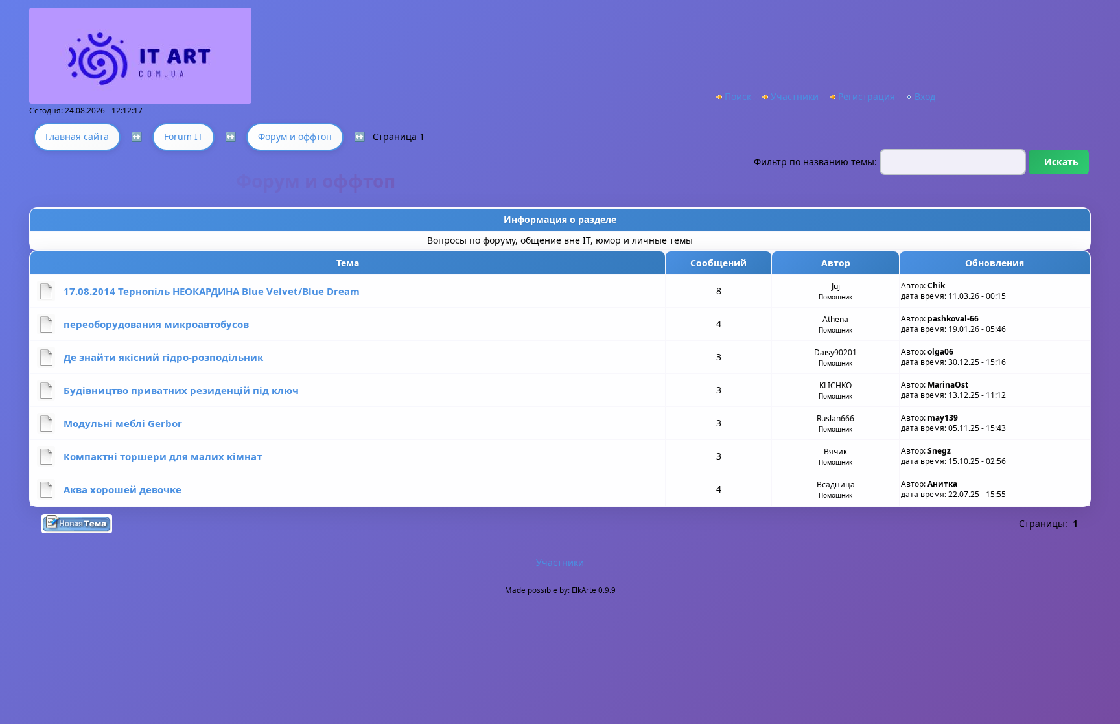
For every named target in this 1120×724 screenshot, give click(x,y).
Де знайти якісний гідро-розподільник (163, 357)
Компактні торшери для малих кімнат (163, 456)
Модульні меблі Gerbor (123, 423)
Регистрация (866, 96)
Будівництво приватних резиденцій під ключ (181, 390)
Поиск (738, 96)
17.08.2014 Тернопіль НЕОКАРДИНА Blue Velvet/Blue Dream (212, 291)
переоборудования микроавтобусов (156, 324)
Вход (925, 96)
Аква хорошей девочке (122, 489)
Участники (795, 96)
